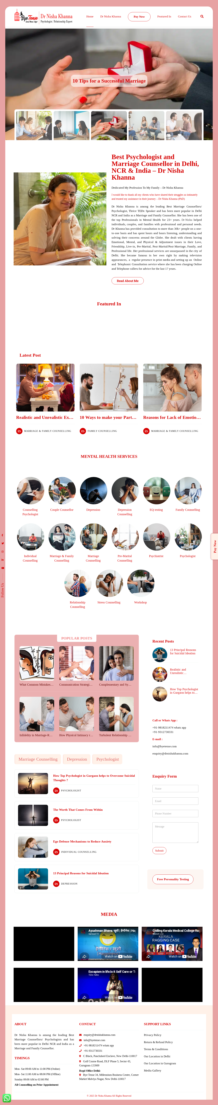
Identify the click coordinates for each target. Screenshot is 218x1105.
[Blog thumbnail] (45, 388)
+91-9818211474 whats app (169, 727)
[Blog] (33, 783)
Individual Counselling (79, 852)
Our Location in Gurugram (160, 1063)
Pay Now (139, 16)
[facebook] (2, 535)
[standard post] (37, 663)
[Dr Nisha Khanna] (43, 16)
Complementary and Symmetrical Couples (116, 684)
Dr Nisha (187, 219)
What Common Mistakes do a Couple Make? (36, 684)
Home (90, 16)
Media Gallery (152, 1070)
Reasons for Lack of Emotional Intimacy (172, 417)
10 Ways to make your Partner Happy (109, 417)
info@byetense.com (164, 746)
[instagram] (3, 552)
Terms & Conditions (156, 1049)
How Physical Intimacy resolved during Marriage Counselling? (76, 735)
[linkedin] (3, 560)
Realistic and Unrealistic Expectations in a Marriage (45, 417)
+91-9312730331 (163, 732)
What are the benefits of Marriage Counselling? (109, 81)
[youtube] (3, 568)
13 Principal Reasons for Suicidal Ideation (183, 651)
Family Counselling (102, 431)
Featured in (164, 16)
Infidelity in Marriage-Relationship (36, 735)
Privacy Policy (152, 1035)
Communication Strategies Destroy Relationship (76, 684)
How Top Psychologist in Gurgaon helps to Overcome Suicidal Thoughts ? (184, 691)
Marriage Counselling (38, 759)
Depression (77, 759)
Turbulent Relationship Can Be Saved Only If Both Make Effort (116, 735)
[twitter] (3, 543)
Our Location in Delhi (157, 1056)
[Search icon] (202, 17)
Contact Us (184, 16)
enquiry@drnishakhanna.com (170, 753)
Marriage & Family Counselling (47, 431)
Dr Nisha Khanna (110, 16)
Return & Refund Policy (158, 1042)
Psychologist (107, 759)
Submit (159, 850)
